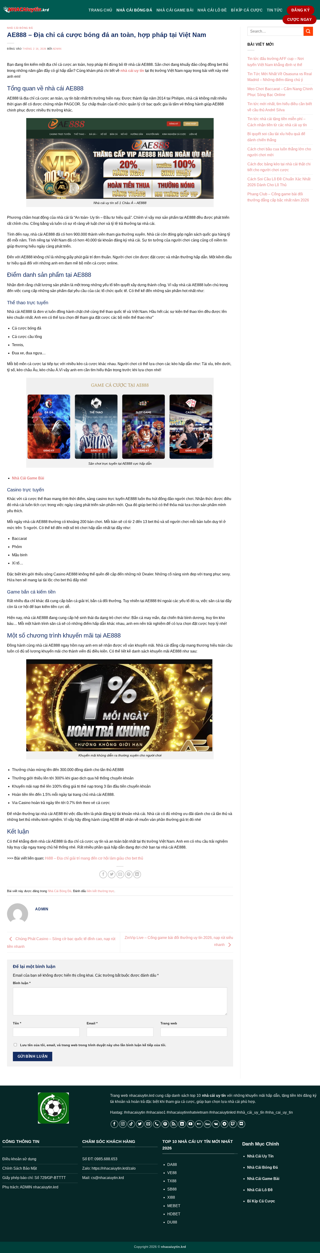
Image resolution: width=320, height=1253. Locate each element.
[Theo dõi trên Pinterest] (165, 1124)
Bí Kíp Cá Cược (246, 10)
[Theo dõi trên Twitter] (140, 1124)
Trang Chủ (100, 10)
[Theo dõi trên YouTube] (190, 1124)
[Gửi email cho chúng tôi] (148, 1124)
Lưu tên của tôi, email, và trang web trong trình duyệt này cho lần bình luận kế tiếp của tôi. (93, 1045)
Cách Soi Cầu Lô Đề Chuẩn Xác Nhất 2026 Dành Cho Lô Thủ (278, 182)
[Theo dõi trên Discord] (241, 1124)
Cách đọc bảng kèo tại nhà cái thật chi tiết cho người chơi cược (279, 167)
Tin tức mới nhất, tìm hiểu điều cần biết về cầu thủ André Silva (279, 107)
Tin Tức (275, 10)
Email (92, 1023)
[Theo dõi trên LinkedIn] (182, 1124)
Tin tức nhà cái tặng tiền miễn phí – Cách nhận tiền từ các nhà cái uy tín (277, 122)
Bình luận (21, 983)
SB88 (172, 1189)
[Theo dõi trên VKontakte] (216, 1124)
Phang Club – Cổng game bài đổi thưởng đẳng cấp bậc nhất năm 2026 (278, 197)
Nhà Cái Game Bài (174, 10)
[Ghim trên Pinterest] (129, 874)
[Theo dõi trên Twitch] (233, 1124)
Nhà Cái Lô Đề (212, 10)
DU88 (172, 1222)
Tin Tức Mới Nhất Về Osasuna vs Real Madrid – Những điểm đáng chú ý (279, 77)
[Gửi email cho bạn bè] (120, 874)
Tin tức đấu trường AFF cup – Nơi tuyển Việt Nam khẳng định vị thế (275, 62)
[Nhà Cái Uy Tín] (26, 10)
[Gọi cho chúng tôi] (157, 1124)
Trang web (168, 1023)
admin (57, 48)
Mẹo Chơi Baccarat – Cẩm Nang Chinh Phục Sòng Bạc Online (280, 92)
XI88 (171, 1197)
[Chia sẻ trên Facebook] (103, 874)
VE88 (172, 1173)
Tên (17, 1023)
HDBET (173, 1214)
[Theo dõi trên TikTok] (131, 1124)
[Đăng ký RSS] (174, 1124)
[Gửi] (308, 31)
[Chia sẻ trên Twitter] (111, 874)
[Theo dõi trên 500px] (207, 1124)
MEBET (173, 1206)
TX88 (171, 1181)
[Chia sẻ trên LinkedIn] (137, 874)
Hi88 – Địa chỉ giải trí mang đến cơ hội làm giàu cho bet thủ (94, 858)
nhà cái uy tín (214, 1095)
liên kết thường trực (100, 891)
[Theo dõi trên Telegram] (224, 1124)
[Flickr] (199, 1124)
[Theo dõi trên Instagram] (123, 1124)
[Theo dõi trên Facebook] (114, 1124)
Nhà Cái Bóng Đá (134, 10)
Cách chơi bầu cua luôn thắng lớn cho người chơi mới (279, 152)
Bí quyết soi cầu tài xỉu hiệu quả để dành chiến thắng (276, 137)
